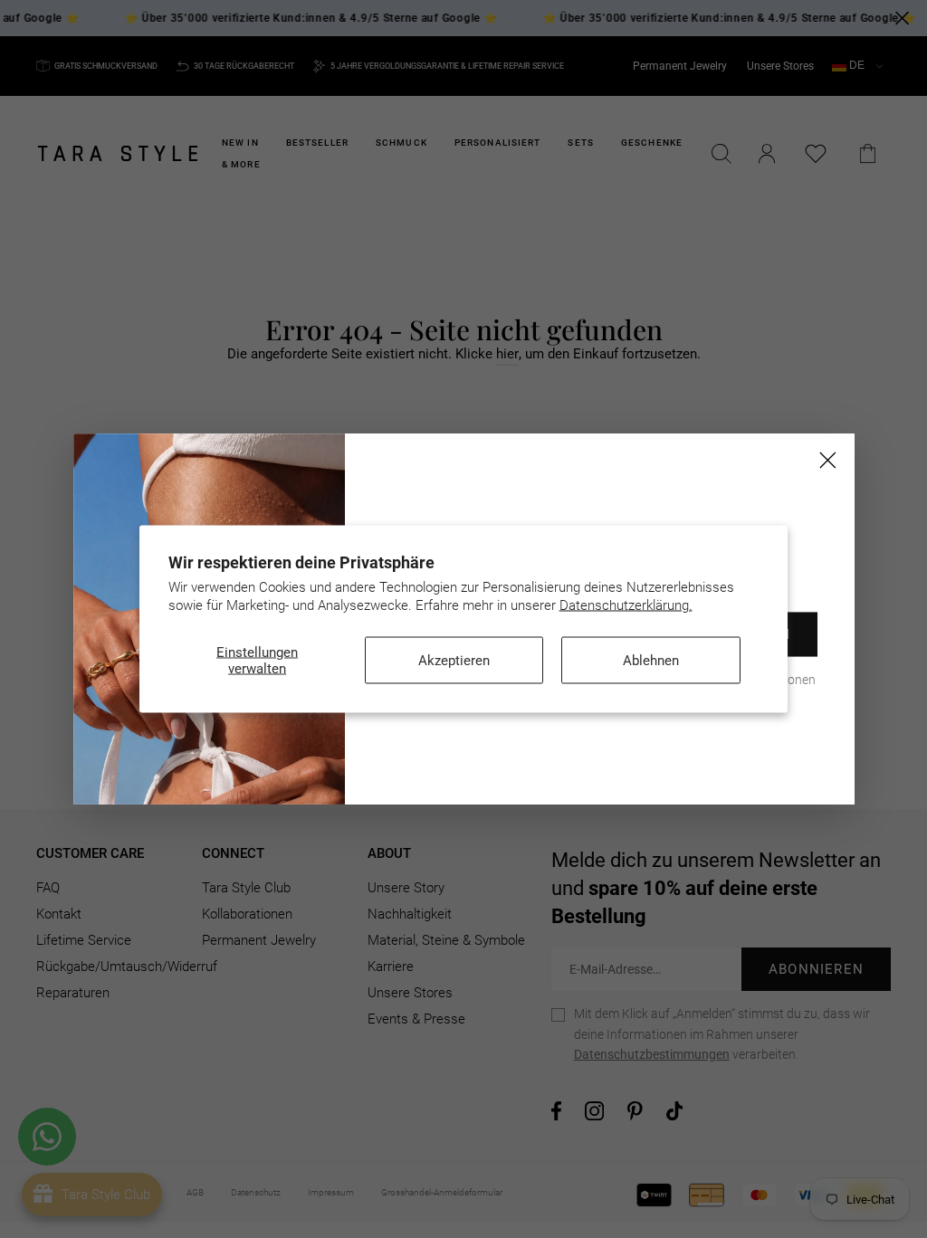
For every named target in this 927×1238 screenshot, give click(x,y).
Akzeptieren (454, 660)
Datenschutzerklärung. (626, 604)
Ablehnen (651, 660)
